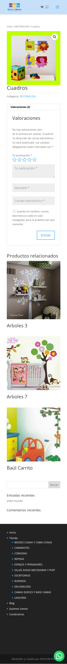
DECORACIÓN (21, 26)
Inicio (10, 26)
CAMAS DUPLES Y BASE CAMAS (32, 592)
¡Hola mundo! (15, 500)
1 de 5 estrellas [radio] (14, 160)
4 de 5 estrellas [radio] (29, 160)
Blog (11, 603)
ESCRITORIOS (22, 575)
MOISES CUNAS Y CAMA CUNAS (33, 542)
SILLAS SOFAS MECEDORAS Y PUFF (34, 570)
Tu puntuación (22, 155)
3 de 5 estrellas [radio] (24, 160)
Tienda (13, 538)
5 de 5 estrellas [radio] (34, 160)
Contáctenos (16, 614)
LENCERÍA (20, 597)
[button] (54, 37)
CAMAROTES (21, 547)
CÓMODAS (20, 553)
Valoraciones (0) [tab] (20, 107)
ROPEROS (20, 581)
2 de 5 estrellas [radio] (19, 160)
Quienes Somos (18, 608)
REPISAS (19, 559)
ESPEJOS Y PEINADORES (28, 564)
